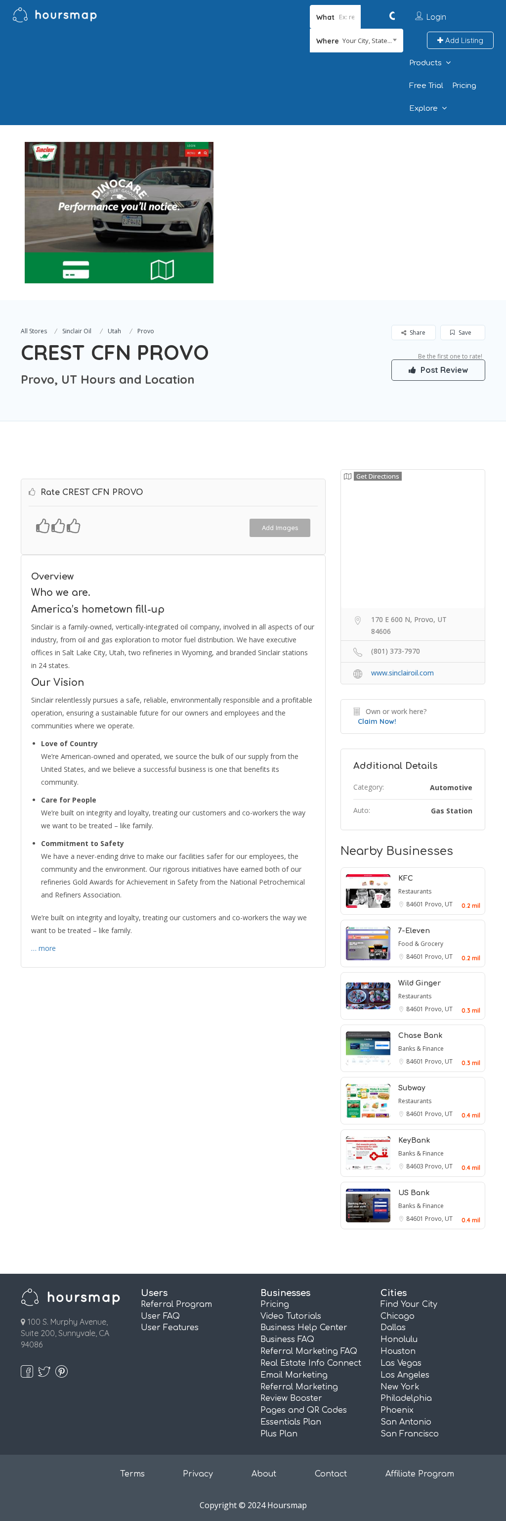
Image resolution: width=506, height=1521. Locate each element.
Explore (423, 108)
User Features (170, 1327)
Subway (411, 1088)
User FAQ (160, 1316)
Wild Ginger (419, 983)
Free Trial (426, 86)
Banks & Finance (421, 1048)
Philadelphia (406, 1398)
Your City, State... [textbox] (367, 40)
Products (425, 63)
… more (43, 948)
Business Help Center (303, 1327)
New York (400, 1387)
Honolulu (399, 1339)
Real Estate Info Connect (310, 1363)
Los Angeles (404, 1375)
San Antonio (405, 1422)
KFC (405, 878)
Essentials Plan (290, 1422)
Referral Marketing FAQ (308, 1351)
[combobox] (356, 40)
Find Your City (408, 1304)
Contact (331, 1474)
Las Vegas (401, 1363)
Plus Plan (278, 1434)
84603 (415, 1166)
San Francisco (409, 1434)
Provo (145, 331)
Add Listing (463, 40)
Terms (132, 1474)
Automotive (451, 787)
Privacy (198, 1474)
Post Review (443, 370)
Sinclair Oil (76, 331)
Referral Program (176, 1304)
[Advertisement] (357, 194)
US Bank (413, 1193)
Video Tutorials (290, 1316)
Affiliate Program (419, 1474)
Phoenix (397, 1410)
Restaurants (414, 891)
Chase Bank (420, 1035)
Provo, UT (439, 904)
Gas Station (451, 810)
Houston (398, 1351)
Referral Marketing (299, 1387)
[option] (119, 212)
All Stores (34, 331)
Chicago (397, 1316)
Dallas (393, 1327)
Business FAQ (287, 1339)
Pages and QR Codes (303, 1410)
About (264, 1474)
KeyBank (414, 1140)
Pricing (464, 86)
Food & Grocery (420, 943)
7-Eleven (414, 931)
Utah (114, 331)
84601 (415, 904)
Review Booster (291, 1398)
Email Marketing (294, 1375)
